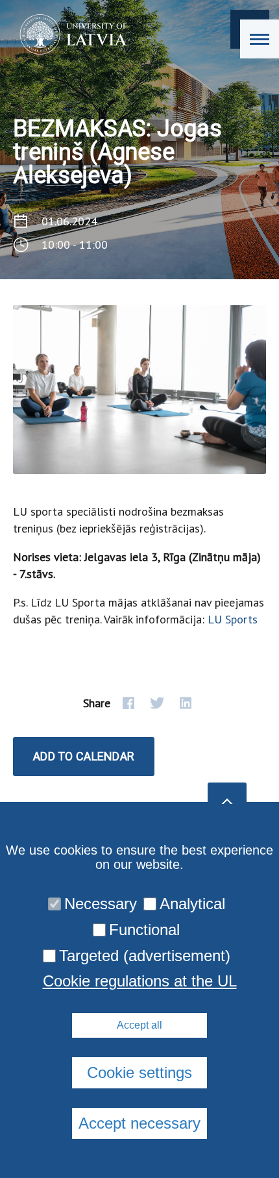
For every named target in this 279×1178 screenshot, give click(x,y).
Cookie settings (139, 1072)
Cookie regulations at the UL (140, 981)
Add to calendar (83, 756)
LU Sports (233, 619)
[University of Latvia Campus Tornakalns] (69, 34)
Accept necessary (139, 1123)
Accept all (139, 1025)
